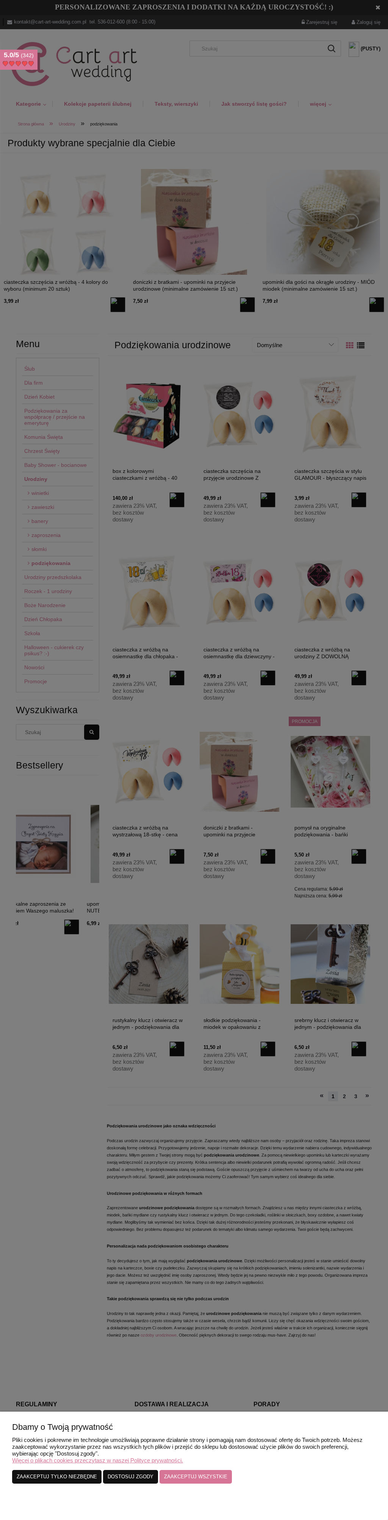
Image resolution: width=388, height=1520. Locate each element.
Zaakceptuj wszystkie (195, 1476)
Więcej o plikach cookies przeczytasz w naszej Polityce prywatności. (97, 1460)
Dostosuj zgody (130, 1476)
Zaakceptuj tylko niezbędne (57, 1476)
